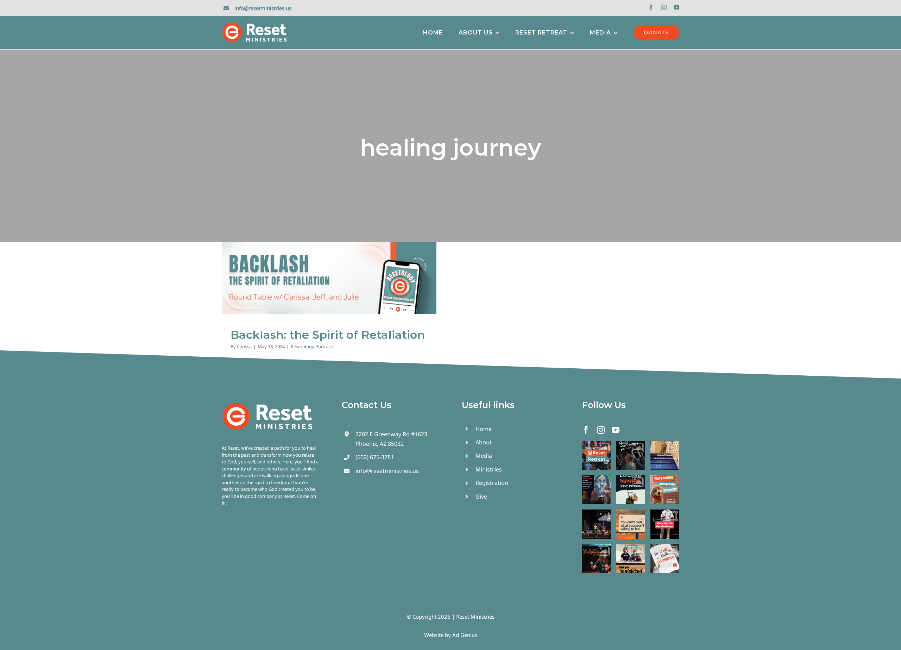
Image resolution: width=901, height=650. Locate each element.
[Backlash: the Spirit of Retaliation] (329, 278)
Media (483, 456)
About (483, 442)
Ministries (488, 469)
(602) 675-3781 (374, 457)
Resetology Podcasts (329, 285)
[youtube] (676, 7)
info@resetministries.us (262, 8)
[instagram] (664, 7)
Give (481, 496)
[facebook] (651, 7)
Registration (491, 483)
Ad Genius (464, 634)
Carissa (244, 346)
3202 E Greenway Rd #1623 (391, 434)
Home (483, 429)
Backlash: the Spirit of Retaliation (328, 335)
